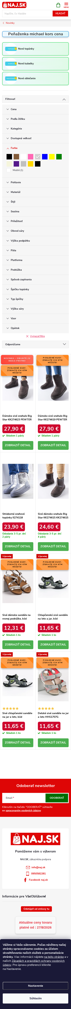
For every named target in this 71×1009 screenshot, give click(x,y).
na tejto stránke (54, 957)
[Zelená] (59, 156)
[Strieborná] (23, 164)
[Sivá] (37, 156)
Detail (25, 445)
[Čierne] (37, 164)
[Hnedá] (16, 156)
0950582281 (38, 873)
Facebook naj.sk (38, 880)
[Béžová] (9, 164)
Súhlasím (35, 998)
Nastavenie (35, 986)
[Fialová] (16, 164)
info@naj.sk (38, 867)
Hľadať (60, 13)
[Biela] (23, 156)
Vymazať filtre (37, 336)
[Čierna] (9, 156)
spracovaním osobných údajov (23, 810)
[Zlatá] (30, 164)
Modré (17, 170)
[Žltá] (52, 156)
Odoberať (57, 798)
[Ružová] (30, 156)
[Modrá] (45, 156)
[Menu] (66, 5)
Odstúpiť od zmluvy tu (36, 909)
